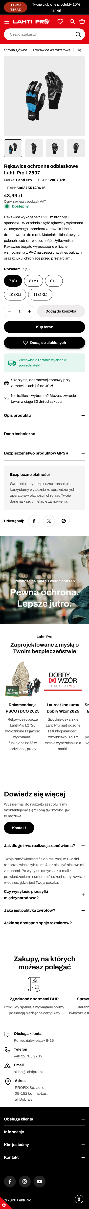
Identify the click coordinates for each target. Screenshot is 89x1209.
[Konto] (72, 22)
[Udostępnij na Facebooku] (34, 521)
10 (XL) (15, 295)
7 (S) (13, 281)
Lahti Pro (24, 180)
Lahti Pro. (24, 1200)
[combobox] (44, 34)
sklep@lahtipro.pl (28, 1072)
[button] (44, 343)
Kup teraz (44, 327)
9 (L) (54, 281)
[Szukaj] (78, 34)
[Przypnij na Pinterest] (64, 521)
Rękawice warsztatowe (51, 50)
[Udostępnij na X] (49, 521)
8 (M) (33, 281)
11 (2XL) (40, 295)
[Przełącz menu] (7, 22)
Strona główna (15, 50)
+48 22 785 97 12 (28, 1056)
